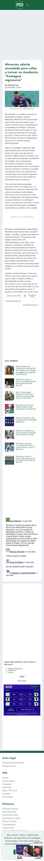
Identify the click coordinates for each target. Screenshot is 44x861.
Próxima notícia (30, 305)
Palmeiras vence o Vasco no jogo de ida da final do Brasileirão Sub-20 (26, 382)
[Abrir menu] (27, 4)
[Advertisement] (22, 34)
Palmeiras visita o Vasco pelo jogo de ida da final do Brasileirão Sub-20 (25, 459)
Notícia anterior (14, 301)
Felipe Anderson (15, 668)
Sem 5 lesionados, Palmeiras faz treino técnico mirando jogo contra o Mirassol (25, 395)
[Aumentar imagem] (36, 94)
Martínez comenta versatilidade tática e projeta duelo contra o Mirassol (25, 446)
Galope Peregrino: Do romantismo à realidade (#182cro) (26, 420)
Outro (10, 672)
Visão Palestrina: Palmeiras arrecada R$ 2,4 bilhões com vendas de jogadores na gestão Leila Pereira (26, 370)
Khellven (12, 670)
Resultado (22, 681)
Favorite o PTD (32, 296)
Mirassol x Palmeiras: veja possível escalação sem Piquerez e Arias (26, 433)
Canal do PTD (15, 296)
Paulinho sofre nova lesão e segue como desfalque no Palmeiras (26, 407)
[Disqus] (22, 548)
